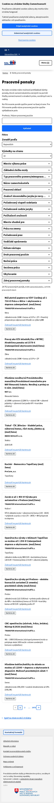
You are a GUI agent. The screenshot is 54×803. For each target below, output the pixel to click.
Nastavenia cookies (27, 40)
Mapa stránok (8, 761)
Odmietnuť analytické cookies (27, 33)
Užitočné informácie (11, 741)
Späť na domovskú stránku (17, 718)
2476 (34, 707)
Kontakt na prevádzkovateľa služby (17, 751)
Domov (5, 73)
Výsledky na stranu (12, 151)
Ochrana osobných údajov (13, 756)
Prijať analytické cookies (27, 26)
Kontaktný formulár (13, 732)
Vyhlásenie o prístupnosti (13, 766)
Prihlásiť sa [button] (22, 61)
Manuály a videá (9, 746)
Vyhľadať (27, 128)
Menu (45, 62)
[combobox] (27, 121)
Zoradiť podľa (9, 139)
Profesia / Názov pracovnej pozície (17, 115)
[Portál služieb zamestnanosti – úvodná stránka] (10, 63)
